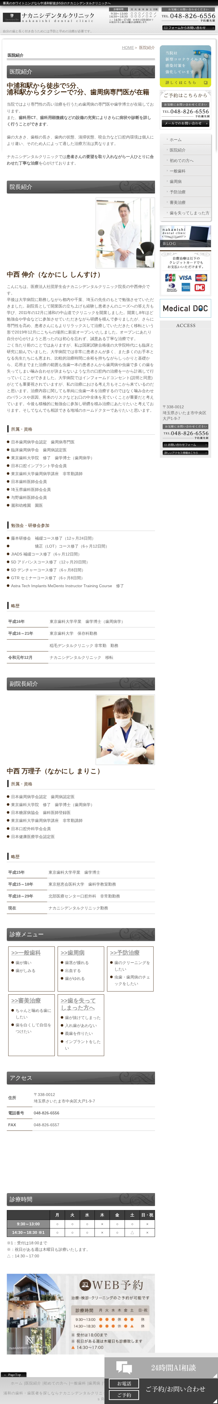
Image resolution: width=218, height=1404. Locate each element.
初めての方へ (182, 160)
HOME (128, 47)
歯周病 (176, 181)
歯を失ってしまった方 (189, 213)
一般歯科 (178, 171)
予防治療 (178, 192)
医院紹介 (178, 150)
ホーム (176, 139)
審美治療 (178, 202)
